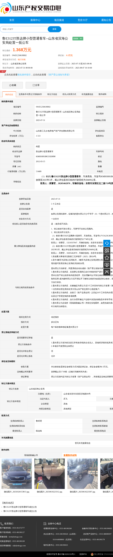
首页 (11, 20)
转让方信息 (52, 94)
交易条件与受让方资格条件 (30, 94)
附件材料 (102, 94)
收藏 (14, 85)
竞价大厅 (83, 20)
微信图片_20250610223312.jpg (49, 492)
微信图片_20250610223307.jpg (82, 492)
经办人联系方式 (69, 94)
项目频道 (59, 20)
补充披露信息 (87, 94)
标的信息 (9, 95)
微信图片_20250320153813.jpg (16, 492)
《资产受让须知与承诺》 (59, 74)
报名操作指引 (24, 74)
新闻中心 (35, 20)
